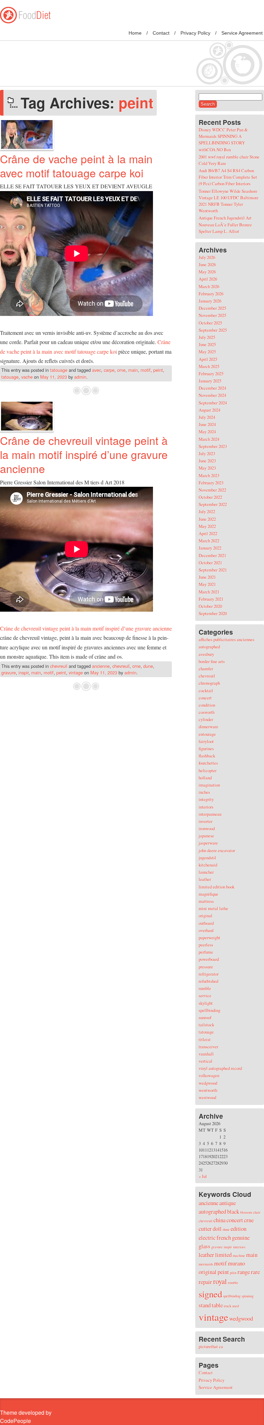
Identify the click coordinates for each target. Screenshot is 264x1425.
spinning (248, 1296)
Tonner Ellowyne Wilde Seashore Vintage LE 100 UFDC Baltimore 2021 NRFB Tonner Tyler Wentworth (228, 201)
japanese (206, 836)
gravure (8, 672)
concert (205, 698)
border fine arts (212, 661)
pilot (233, 1272)
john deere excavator (217, 850)
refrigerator (209, 974)
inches (204, 792)
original (205, 915)
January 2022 (210, 548)
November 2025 (212, 315)
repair (205, 1282)
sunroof (205, 1017)
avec (96, 370)
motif (146, 370)
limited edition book (216, 887)
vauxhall (206, 1054)
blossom (246, 1212)
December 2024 (212, 388)
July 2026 (207, 257)
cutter (205, 1229)
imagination (209, 785)
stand (205, 1305)
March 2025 (209, 366)
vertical (205, 1061)
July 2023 (207, 453)
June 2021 (207, 577)
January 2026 (210, 301)
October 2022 (210, 497)
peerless (206, 945)
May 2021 (207, 584)
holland (205, 778)
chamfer (206, 669)
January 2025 (210, 381)
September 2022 (213, 504)
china (219, 1220)
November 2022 (212, 490)
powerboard (209, 959)
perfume (206, 952)
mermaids (206, 1264)
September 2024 (213, 403)
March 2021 (209, 592)
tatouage (58, 370)
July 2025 (207, 337)
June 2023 (207, 461)
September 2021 (213, 570)
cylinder (206, 719)
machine (239, 1255)
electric (207, 1237)
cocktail (206, 690)
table (217, 1305)
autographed (209, 647)
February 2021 (211, 599)
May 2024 (207, 431)
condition (207, 705)
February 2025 (211, 373)
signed (210, 1294)
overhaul (206, 930)
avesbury (206, 654)
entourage (207, 734)
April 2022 (208, 533)
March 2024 (209, 439)
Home (135, 33)
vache (27, 377)
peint (158, 370)
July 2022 (207, 511)
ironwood (207, 828)
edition (238, 1229)
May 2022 (207, 526)
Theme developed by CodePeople (26, 1417)
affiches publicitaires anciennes (226, 639)
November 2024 (212, 395)
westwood (207, 1097)
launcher (206, 872)
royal (220, 1281)
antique (227, 1203)
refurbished (208, 981)
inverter (205, 821)
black (233, 1211)
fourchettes (208, 763)
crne (121, 370)
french (224, 1237)
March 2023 (209, 475)
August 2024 (209, 410)
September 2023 (213, 446)
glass (204, 1246)
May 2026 (207, 272)
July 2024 (207, 417)
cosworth (206, 712)
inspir (24, 672)
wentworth (208, 1090)
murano (236, 1263)
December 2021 (212, 555)
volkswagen (209, 1075)
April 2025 (208, 359)
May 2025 (207, 352)
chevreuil (58, 666)
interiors (206, 807)
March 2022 (209, 541)
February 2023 (211, 483)
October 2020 (210, 606)
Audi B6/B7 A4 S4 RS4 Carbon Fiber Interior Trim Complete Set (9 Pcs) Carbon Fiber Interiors (228, 177)
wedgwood (208, 1083)
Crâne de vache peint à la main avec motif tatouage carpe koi (76, 165)
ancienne (101, 666)
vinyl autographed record (220, 1068)
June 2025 (207, 344)
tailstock (206, 1025)
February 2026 (211, 294)
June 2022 (207, 519)
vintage (76, 672)
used (235, 1306)
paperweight (209, 937)
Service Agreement (242, 33)
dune (148, 666)
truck (227, 1306)
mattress (206, 901)
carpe (109, 370)
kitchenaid (208, 865)
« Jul (203, 1176)
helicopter (208, 770)
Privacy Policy (195, 33)
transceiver (208, 1047)
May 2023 (207, 468)
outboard (206, 923)
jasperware (208, 843)
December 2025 (212, 308)
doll (217, 1229)
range (244, 1272)
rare (255, 1272)
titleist (205, 1039)
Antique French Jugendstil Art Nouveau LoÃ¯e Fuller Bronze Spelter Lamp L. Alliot (225, 224)
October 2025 (210, 323)
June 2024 (207, 424)
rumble (205, 988)
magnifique (208, 894)
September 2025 (213, 330)
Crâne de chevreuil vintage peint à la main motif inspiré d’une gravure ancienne (84, 454)
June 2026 (207, 264)
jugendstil (207, 858)
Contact (161, 33)
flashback (207, 756)
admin (80, 377)
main (133, 370)
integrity (206, 799)
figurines (206, 748)
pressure (206, 967)
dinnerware (208, 726)
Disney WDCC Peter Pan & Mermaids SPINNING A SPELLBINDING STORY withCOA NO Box (223, 140)
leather (205, 879)
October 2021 (210, 563)
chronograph (209, 683)
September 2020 (213, 613)
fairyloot (206, 741)
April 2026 (208, 279)
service (205, 995)
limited (223, 1255)
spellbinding (209, 1010)
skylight (206, 1003)
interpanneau (210, 814)
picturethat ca (211, 1346)
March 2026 (209, 286)
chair (257, 1212)
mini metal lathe (213, 908)
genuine (241, 1237)
